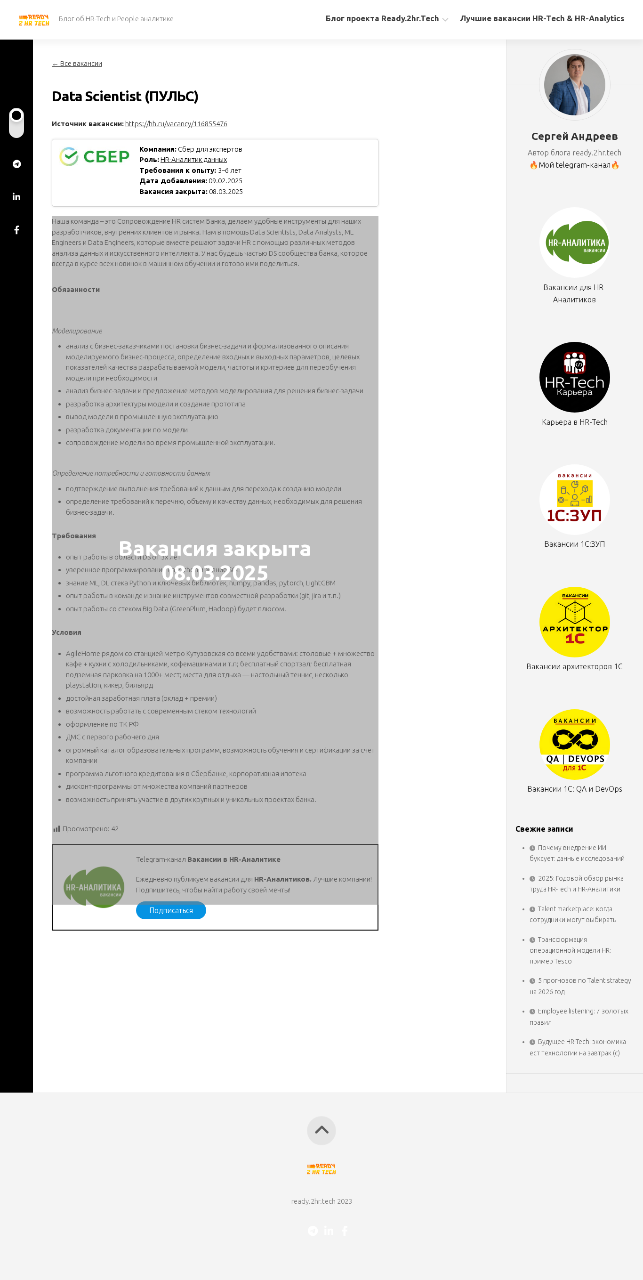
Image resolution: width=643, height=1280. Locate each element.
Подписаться (171, 910)
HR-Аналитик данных (194, 159)
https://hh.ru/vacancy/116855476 (176, 124)
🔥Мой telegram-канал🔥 (574, 165)
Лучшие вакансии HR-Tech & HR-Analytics (542, 18)
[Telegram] (16, 163)
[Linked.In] (16, 196)
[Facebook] (16, 229)
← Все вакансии (77, 63)
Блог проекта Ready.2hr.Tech (382, 18)
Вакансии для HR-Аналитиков (574, 293)
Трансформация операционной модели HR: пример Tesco (570, 950)
